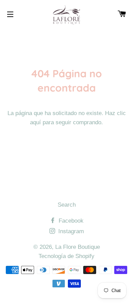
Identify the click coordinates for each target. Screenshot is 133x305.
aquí (35, 122)
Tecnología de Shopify (66, 256)
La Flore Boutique (77, 247)
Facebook (70, 221)
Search (67, 205)
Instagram (70, 231)
